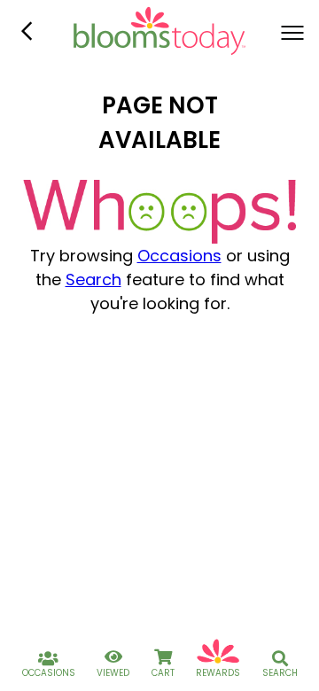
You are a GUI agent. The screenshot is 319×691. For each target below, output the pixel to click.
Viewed (113, 672)
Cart (163, 672)
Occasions (179, 256)
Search (93, 279)
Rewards (218, 672)
